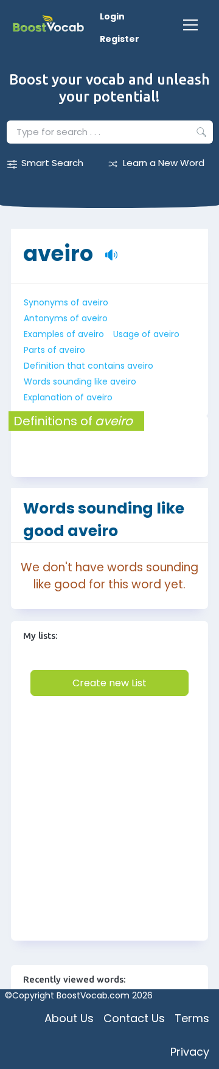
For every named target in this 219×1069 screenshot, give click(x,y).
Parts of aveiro (54, 350)
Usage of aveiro (146, 334)
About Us (69, 1018)
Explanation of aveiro (68, 397)
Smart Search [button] (52, 162)
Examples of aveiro (64, 334)
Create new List (109, 683)
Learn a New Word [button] (163, 162)
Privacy (189, 1051)
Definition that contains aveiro (88, 366)
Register (119, 39)
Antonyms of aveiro (66, 318)
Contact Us (134, 1018)
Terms (192, 1018)
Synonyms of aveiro (66, 302)
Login (112, 16)
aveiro (58, 247)
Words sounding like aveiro (80, 381)
